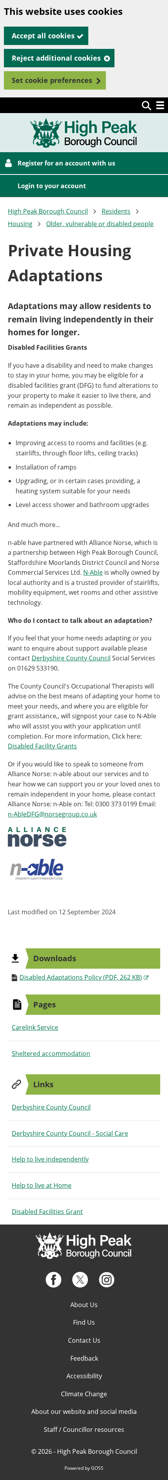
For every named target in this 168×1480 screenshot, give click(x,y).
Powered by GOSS (84, 1468)
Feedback (84, 1358)
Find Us (84, 1322)
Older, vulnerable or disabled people (100, 223)
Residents (116, 211)
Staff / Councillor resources (84, 1429)
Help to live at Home (41, 1185)
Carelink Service (35, 1027)
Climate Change (84, 1394)
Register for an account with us (66, 163)
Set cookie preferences (52, 80)
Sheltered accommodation (51, 1053)
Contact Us (84, 1340)
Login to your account (52, 186)
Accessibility (84, 1376)
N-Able (93, 572)
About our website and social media (84, 1411)
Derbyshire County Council (71, 658)
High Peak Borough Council (48, 211)
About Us (84, 1304)
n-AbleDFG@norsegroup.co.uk (52, 814)
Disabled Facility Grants (42, 746)
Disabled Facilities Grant (47, 1211)
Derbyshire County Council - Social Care (70, 1133)
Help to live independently (50, 1159)
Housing (20, 223)
